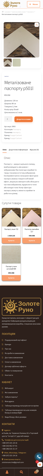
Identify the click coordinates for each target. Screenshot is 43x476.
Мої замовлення (11, 392)
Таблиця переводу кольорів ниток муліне (22, 405)
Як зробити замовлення (14, 353)
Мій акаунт (9, 388)
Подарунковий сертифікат (16, 340)
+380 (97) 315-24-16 (9, 443)
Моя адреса (9, 401)
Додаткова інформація (18, 150)
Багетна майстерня (19, 12)
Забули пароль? (11, 397)
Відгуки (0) (34, 150)
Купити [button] (11, 240)
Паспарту (30, 12)
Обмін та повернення (13, 371)
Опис (5, 150)
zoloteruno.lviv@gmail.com (13, 462)
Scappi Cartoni (16, 135)
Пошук (21, 472)
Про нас (8, 349)
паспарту (16, 132)
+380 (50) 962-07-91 (9, 446)
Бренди (8, 344)
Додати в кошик (24, 119)
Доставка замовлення (14, 357)
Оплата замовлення (13, 362)
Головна (7, 12)
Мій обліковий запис (7, 472)
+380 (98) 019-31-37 (9, 449)
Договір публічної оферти (15, 366)
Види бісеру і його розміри (15, 417)
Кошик (33, 470)
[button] (37, 25)
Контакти (9, 375)
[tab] (5, 149)
